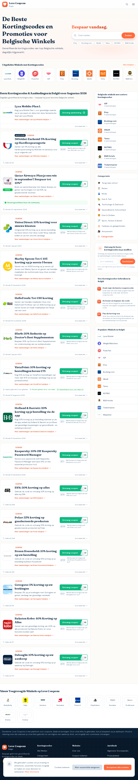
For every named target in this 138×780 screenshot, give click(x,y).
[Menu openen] (133, 4)
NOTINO (117, 43)
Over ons (76, 751)
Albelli (98, 43)
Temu (108, 43)
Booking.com (87, 43)
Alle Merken (42, 751)
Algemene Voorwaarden (117, 751)
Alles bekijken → (129, 65)
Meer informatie (32, 772)
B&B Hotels (129, 43)
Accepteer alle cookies (118, 767)
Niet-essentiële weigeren (87, 767)
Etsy (75, 43)
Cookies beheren (62, 767)
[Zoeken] (127, 4)
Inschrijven (127, 261)
